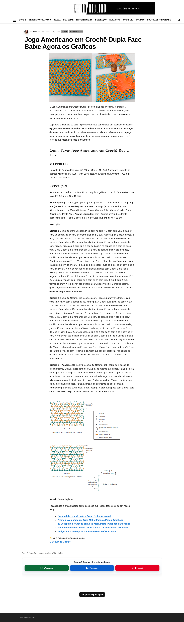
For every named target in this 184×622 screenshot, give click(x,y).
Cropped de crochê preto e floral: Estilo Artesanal (84, 516)
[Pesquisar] (179, 20)
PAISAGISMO (114, 20)
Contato (140, 20)
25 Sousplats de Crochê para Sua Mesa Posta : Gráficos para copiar (94, 524)
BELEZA (57, 20)
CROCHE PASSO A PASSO (40, 20)
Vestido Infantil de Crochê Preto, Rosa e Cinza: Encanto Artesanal (93, 527)
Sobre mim (128, 20)
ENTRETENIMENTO (84, 20)
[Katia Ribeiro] (92, 8)
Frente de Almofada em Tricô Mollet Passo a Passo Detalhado (90, 520)
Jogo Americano (76, 31)
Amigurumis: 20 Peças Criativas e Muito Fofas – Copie (87, 531)
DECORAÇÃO (101, 20)
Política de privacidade (159, 20)
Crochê (25, 553)
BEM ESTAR (68, 20)
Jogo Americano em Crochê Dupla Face (47, 553)
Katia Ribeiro (38, 32)
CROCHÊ (22, 20)
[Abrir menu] (14, 20)
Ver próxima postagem (92, 595)
